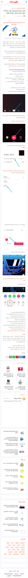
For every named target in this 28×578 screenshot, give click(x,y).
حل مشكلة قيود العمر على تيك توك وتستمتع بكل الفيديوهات (8, 375)
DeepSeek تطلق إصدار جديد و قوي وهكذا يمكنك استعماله (10, 524)
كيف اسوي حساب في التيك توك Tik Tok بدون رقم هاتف (14, 279)
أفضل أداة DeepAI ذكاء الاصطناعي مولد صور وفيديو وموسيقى (10, 506)
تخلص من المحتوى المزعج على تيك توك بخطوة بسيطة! (21, 375)
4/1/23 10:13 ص (6, 398)
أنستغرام (22, 549)
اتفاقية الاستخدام (17, 575)
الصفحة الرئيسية (21, 8)
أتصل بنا (22, 574)
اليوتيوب (16, 543)
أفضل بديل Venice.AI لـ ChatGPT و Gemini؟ (11, 512)
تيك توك (13, 8)
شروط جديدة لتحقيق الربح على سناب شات (10, 463)
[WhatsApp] (13, 357)
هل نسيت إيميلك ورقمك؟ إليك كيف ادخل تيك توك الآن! (20, 388)
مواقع (8, 543)
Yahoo (6, 554)
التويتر (18, 549)
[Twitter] (20, 357)
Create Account (11, 347)
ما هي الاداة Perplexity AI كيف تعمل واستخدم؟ (11, 531)
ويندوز (14, 545)
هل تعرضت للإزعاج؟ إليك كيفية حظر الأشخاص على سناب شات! (10, 488)
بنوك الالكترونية (21, 552)
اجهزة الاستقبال (16, 554)
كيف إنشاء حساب (16, 331)
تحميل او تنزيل (11, 60)
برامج (12, 543)
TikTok (12, 349)
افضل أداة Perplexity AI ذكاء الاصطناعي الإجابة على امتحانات (11, 518)
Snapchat (22, 554)
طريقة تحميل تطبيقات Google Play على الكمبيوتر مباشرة (11, 444)
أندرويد (23, 545)
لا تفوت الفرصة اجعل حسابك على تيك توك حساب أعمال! (8, 388)
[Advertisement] (14, 208)
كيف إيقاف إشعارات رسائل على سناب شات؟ (11, 476)
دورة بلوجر (22, 547)
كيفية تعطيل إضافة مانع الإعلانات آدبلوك (10, 431)
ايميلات (12, 547)
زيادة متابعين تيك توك (17, 345)
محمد (10, 571)
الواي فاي (10, 552)
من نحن (16, 574)
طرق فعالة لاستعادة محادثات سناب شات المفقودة (11, 482)
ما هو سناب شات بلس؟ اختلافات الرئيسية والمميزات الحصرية (11, 470)
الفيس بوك (22, 543)
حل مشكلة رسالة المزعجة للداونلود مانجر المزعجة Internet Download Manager (11, 439)
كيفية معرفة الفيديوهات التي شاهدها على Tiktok (14, 171)
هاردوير (7, 547)
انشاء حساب (21, 57)
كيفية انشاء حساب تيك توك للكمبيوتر (17, 66)
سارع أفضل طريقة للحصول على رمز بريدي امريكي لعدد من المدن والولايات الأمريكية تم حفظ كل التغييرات (10, 452)
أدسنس (9, 545)
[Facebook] (23, 357)
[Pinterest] (17, 357)
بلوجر (9, 549)
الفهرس (9, 575)
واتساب (18, 545)
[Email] (10, 357)
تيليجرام (15, 552)
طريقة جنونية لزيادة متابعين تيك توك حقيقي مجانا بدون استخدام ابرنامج (14, 116)
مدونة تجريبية (17, 398)
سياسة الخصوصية (8, 574)
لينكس (10, 554)
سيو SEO (17, 547)
